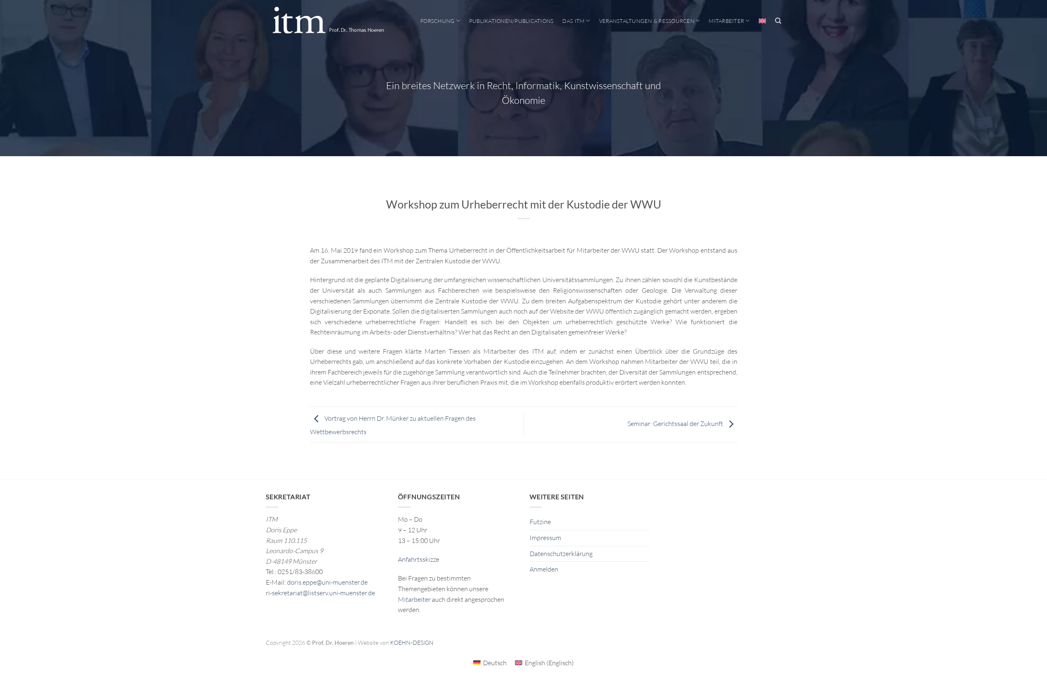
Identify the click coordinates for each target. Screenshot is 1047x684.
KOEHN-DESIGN (412, 642)
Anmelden (544, 569)
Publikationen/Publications (511, 21)
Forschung (437, 21)
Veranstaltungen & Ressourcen (646, 21)
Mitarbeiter (726, 21)
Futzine (540, 522)
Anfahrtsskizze (418, 559)
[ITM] (328, 21)
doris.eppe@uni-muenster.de (327, 582)
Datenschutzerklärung (561, 553)
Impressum (545, 538)
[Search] (778, 21)
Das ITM (573, 21)
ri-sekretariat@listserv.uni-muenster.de (320, 593)
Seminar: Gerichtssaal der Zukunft (675, 423)
